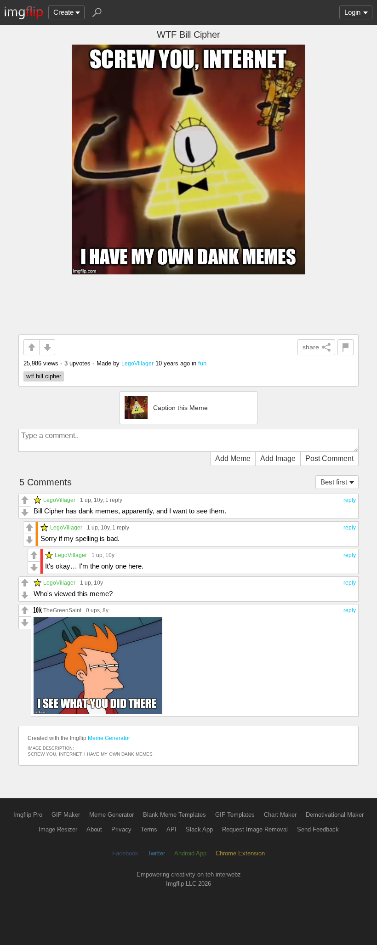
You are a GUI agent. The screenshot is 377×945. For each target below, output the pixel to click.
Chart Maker (280, 814)
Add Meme (233, 458)
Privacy (121, 829)
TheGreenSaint (62, 610)
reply (349, 500)
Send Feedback (318, 829)
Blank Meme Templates (174, 814)
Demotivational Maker (335, 814)
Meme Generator (109, 738)
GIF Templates (235, 814)
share (311, 347)
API (171, 829)
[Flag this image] (345, 347)
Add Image (278, 458)
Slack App (199, 829)
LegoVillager (137, 363)
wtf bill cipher (43, 376)
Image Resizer (58, 829)
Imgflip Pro (27, 814)
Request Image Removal (255, 829)
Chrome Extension (240, 853)
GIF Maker (65, 814)
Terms (149, 829)
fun (202, 363)
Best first (333, 482)
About (94, 829)
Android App (190, 853)
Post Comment (329, 458)
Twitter (156, 853)
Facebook (125, 853)
